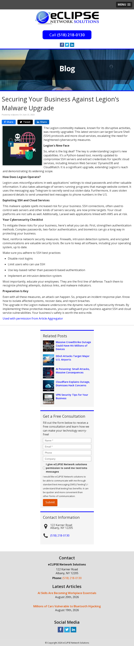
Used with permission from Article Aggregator (33, 318)
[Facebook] (62, 44)
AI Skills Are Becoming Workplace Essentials (67, 593)
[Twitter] (67, 44)
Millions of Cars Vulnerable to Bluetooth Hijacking (67, 606)
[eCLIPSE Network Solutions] (67, 18)
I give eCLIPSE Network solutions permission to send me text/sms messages (66, 468)
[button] (124, 4)
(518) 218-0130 (71, 34)
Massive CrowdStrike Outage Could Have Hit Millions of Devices (73, 345)
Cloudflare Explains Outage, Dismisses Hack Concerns (73, 383)
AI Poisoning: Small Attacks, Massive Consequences (73, 370)
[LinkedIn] (72, 44)
